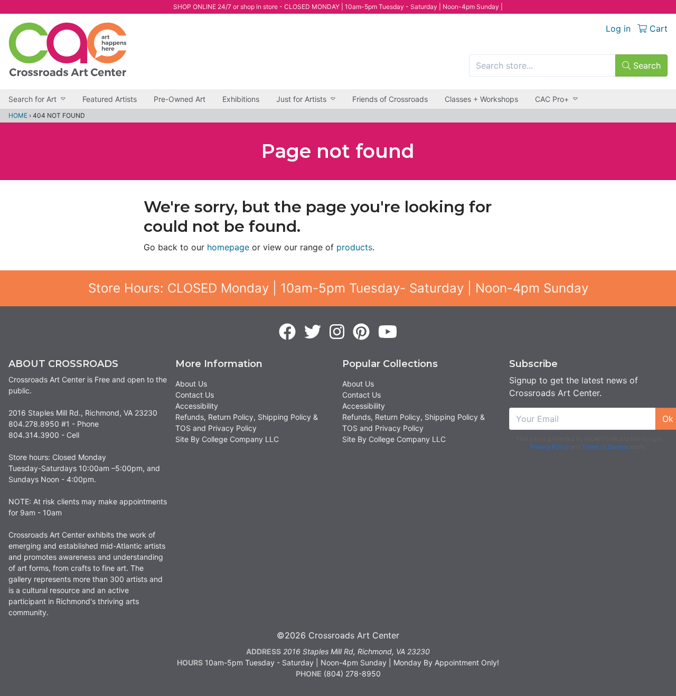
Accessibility (196, 405)
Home (17, 115)
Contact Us (194, 394)
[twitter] (312, 332)
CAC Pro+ (552, 99)
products (354, 247)
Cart (657, 28)
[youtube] (387, 332)
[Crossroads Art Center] (67, 49)
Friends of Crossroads (390, 99)
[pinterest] (361, 332)
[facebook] (287, 332)
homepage (228, 247)
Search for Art (32, 99)
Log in (618, 28)
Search (646, 65)
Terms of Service (605, 446)
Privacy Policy (549, 446)
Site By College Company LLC (227, 439)
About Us (191, 383)
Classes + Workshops (481, 99)
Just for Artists (301, 99)
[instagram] (337, 332)
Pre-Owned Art (179, 99)
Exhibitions (240, 99)
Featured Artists (109, 99)
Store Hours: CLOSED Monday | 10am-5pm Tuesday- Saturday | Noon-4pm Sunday (338, 288)
